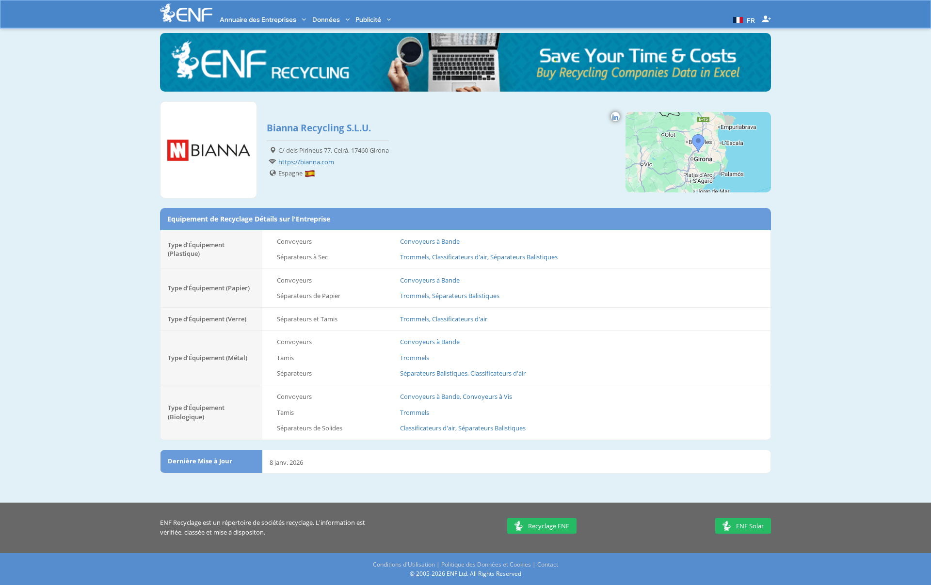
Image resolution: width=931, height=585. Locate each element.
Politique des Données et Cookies (486, 564)
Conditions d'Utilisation (404, 564)
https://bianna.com (306, 162)
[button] (743, 19)
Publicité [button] (369, 19)
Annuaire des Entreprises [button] (259, 19)
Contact (547, 564)
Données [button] (326, 19)
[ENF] (186, 13)
